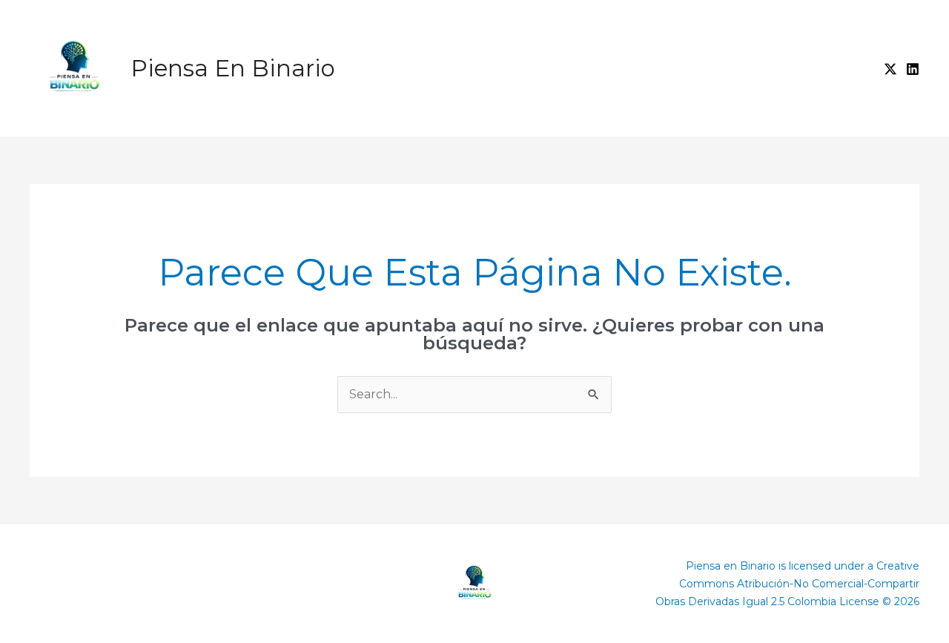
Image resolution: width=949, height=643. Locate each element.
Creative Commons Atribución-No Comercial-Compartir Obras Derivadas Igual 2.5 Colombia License (787, 583)
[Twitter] (890, 69)
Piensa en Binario (232, 68)
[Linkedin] (912, 69)
